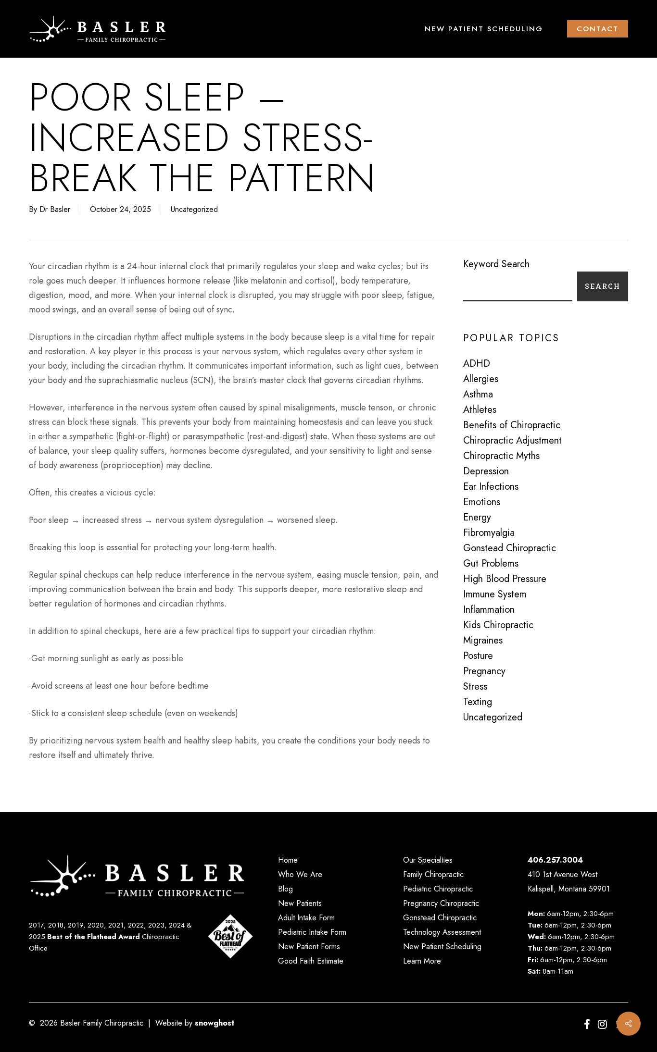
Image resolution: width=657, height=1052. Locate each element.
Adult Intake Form (306, 917)
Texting (477, 702)
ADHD (476, 364)
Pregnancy (484, 671)
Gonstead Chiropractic (509, 548)
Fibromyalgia (489, 533)
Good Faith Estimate (310, 960)
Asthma (478, 394)
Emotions (481, 502)
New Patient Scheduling (442, 946)
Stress (475, 687)
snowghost (214, 1022)
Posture (478, 656)
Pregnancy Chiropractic (441, 903)
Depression (486, 471)
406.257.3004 (555, 860)
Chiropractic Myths (501, 456)
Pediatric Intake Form (312, 932)
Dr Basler (54, 209)
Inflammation (489, 610)
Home (288, 860)
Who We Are (300, 874)
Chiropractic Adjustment (512, 440)
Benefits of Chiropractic (511, 425)
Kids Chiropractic (498, 625)
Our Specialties (428, 860)
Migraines (483, 640)
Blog (285, 888)
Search (602, 286)
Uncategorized (194, 209)
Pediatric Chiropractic (438, 888)
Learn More (422, 960)
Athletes (479, 410)
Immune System (495, 594)
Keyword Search (496, 264)
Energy (477, 517)
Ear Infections (490, 487)
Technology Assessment (442, 932)
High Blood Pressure (504, 579)
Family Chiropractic (433, 874)
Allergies (480, 379)
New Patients (300, 903)
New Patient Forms (309, 946)
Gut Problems (490, 563)
